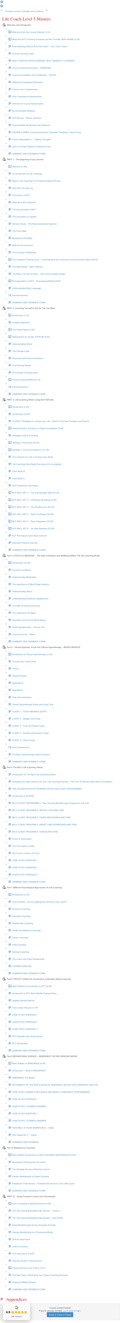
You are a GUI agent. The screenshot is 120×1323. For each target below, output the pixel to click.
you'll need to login (71, 1311)
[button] (2, 3)
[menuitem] (2, 7)
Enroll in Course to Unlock (60, 1314)
